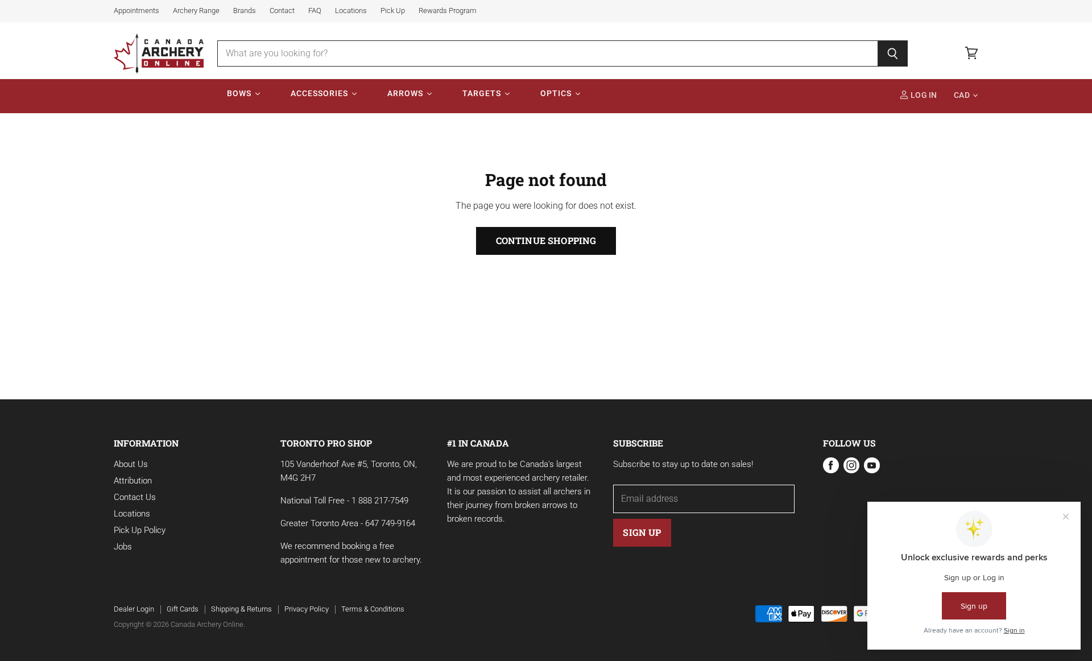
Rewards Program (448, 11)
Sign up (642, 532)
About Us (131, 464)
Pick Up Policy (140, 530)
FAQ (314, 11)
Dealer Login (134, 609)
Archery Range (196, 11)
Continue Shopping (546, 240)
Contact (282, 11)
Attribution (133, 481)
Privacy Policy (306, 609)
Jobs (123, 547)
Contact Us (135, 497)
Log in (923, 95)
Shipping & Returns (241, 609)
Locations (351, 11)
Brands (244, 11)
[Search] (893, 53)
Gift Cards (182, 609)
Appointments (136, 11)
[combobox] (547, 53)
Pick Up (392, 11)
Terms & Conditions (372, 609)
